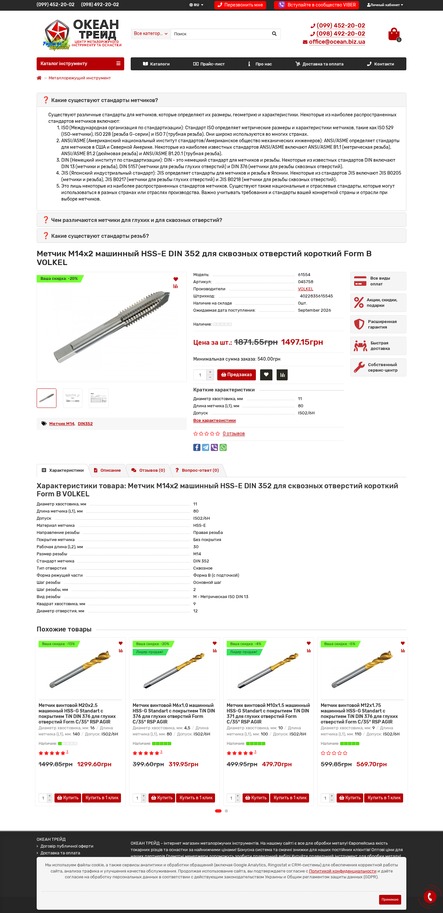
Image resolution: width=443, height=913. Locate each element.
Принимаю (390, 899)
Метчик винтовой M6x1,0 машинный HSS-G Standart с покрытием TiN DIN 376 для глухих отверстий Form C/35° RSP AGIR (174, 713)
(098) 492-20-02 (100, 4)
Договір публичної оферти (67, 846)
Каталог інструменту (64, 63)
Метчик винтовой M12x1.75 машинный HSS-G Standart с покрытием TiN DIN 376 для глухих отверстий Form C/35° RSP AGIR (359, 713)
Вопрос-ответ (200, 470)
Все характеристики (214, 420)
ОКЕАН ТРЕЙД (51, 839)
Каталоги (160, 64)
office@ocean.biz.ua (337, 42)
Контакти (384, 64)
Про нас (264, 64)
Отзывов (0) (152, 470)
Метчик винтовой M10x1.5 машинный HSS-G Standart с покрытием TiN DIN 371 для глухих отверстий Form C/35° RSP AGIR (268, 713)
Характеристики (66, 470)
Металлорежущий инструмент (80, 77)
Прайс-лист (212, 64)
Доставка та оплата (323, 64)
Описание (111, 470)
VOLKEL (305, 288)
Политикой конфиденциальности (343, 871)
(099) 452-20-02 (56, 4)
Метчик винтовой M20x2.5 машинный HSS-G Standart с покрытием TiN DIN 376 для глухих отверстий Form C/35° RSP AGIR (77, 713)
